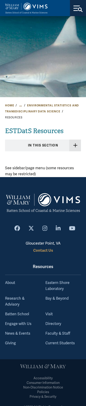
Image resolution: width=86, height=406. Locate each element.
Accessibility (43, 378)
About (10, 282)
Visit (49, 314)
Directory (53, 323)
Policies (43, 392)
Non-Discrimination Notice (43, 387)
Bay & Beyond (57, 298)
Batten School (17, 314)
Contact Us (43, 250)
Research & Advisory (15, 301)
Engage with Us (18, 323)
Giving (10, 343)
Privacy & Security (43, 397)
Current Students (60, 343)
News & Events (17, 333)
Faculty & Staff (57, 333)
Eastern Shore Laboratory (57, 285)
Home (9, 105)
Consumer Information (43, 383)
